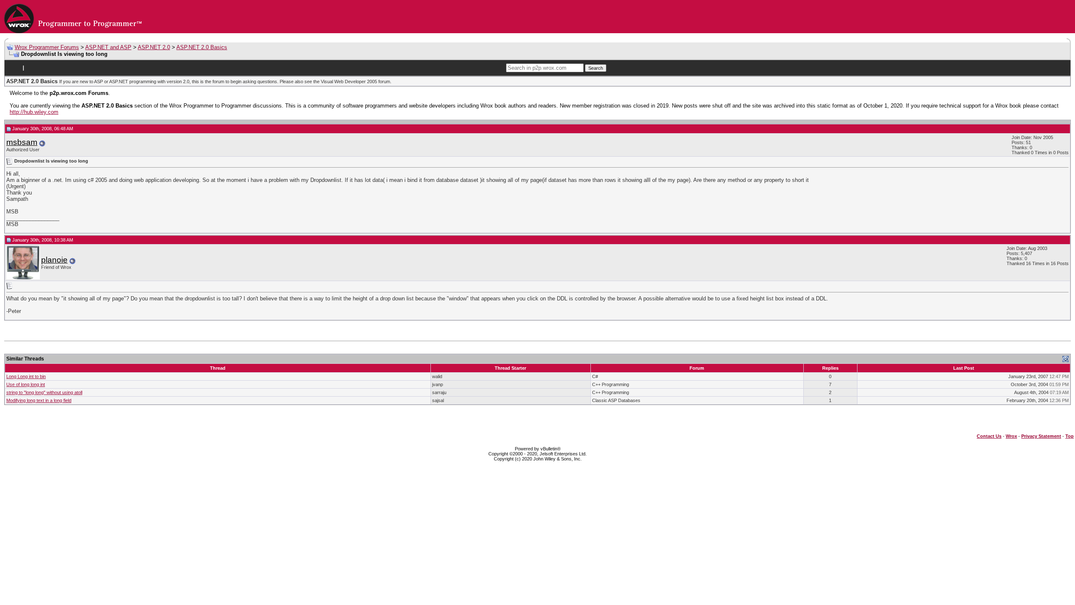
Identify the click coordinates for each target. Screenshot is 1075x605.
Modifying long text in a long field (38, 400)
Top (1069, 436)
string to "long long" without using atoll (44, 392)
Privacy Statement (1041, 436)
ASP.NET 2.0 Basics (201, 47)
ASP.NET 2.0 (154, 47)
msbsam (21, 142)
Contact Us (989, 436)
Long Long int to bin (26, 376)
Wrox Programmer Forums (47, 47)
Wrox (1011, 436)
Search (595, 68)
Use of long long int (25, 384)
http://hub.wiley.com (34, 112)
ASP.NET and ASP (108, 47)
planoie (54, 259)
